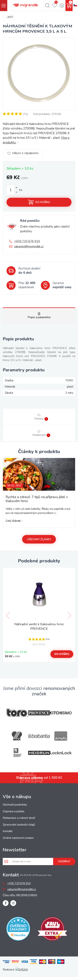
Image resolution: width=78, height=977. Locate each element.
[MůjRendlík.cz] (25, 5)
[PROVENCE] (39, 713)
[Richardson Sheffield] (17, 753)
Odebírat (64, 861)
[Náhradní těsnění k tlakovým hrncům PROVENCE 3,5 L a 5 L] (39, 74)
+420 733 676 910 (27, 241)
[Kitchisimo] (61, 713)
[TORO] (17, 713)
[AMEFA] (61, 736)
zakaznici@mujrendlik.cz (29, 246)
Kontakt (8, 831)
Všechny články (39, 539)
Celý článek (13, 521)
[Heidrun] (39, 753)
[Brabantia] (39, 736)
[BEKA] (17, 736)
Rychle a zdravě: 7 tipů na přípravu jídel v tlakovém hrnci (37, 499)
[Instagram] (13, 903)
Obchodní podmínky (15, 804)
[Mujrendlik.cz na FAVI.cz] (52, 929)
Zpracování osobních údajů (19, 824)
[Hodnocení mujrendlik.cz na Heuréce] (18, 929)
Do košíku (42, 202)
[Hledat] (47, 5)
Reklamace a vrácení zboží (19, 818)
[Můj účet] (61, 5)
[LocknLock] (61, 752)
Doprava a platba (13, 811)
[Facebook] (6, 903)
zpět (10, 17)
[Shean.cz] (21, 969)
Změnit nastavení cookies (18, 838)
